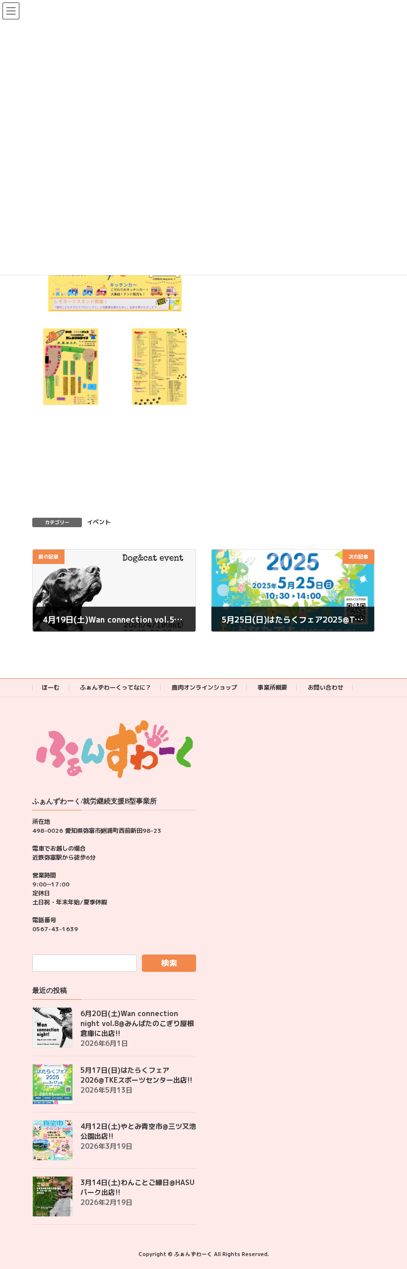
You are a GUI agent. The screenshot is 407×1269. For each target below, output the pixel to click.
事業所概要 (272, 687)
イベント (99, 522)
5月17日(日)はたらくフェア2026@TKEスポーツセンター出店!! (136, 1075)
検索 (169, 962)
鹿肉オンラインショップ (204, 687)
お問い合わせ (325, 687)
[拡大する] (96, 341)
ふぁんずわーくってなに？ (115, 687)
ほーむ (51, 687)
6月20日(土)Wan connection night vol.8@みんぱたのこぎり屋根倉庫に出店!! (137, 1023)
